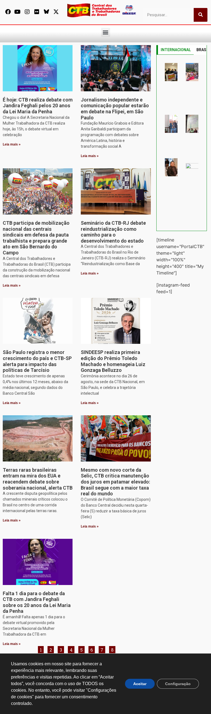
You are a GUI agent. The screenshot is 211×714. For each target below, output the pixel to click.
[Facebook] (8, 11)
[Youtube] (17, 11)
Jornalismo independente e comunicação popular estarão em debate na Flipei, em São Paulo (115, 108)
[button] (105, 32)
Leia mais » (12, 144)
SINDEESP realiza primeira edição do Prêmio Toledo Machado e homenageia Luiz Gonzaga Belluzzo (113, 361)
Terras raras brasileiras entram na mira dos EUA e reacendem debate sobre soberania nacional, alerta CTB (38, 479)
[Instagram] (27, 11)
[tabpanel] (182, 143)
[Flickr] (36, 11)
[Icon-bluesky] (46, 11)
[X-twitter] (56, 11)
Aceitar (139, 684)
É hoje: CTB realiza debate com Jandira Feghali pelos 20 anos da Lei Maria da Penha (38, 105)
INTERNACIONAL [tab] (176, 50)
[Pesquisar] (200, 15)
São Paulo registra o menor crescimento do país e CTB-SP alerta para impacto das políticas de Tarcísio (37, 361)
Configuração (178, 684)
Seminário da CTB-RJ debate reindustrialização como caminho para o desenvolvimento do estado (113, 232)
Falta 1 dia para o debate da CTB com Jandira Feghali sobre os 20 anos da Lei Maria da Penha (37, 602)
